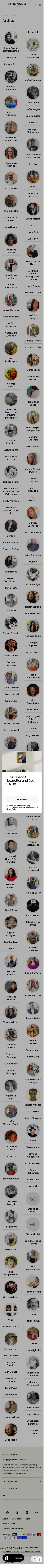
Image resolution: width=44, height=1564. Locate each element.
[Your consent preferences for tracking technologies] (38, 1559)
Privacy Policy (10, 809)
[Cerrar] (37, 754)
